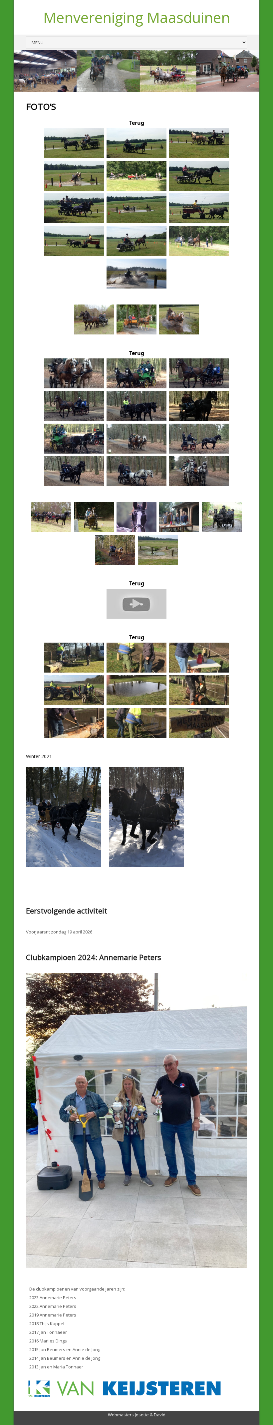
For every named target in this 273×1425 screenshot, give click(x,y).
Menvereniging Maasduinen (136, 17)
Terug (136, 122)
